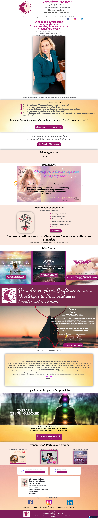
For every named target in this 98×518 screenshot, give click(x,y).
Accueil (25, 16)
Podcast (56, 16)
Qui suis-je (49, 16)
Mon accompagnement (36, 16)
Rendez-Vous (64, 16)
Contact (71, 16)
